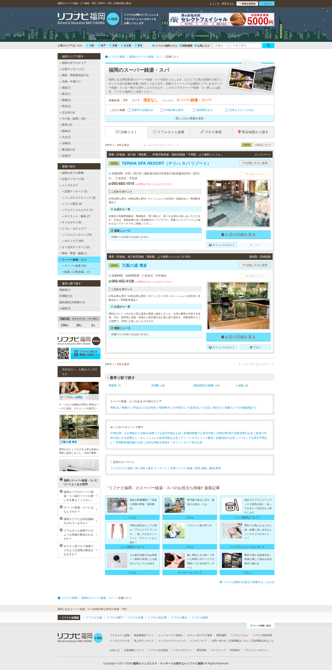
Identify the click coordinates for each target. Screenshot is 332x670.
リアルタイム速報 (120, 635)
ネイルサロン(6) (72, 222)
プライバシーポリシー (256, 650)
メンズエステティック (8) (80, 197)
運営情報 (201, 650)
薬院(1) (66, 87)
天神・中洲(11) (71, 81)
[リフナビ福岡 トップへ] (88, 19)
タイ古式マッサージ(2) (76, 247)
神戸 (103, 45)
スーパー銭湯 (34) (75, 265)
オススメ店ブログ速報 (199, 635)
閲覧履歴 (187, 45)
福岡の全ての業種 (73, 172)
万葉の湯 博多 (129, 265)
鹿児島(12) (68, 149)
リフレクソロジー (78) (78, 234)
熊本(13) (67, 124)
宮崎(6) (66, 143)
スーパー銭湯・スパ (74, 259)
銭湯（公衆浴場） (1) (77, 271)
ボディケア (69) (74, 240)
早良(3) (66, 106)
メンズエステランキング (171, 640)
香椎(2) (66, 100)
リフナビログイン (182, 650)
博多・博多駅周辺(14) (75, 75)
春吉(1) (66, 93)
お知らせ (115, 650)
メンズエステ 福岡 (121, 468)
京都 (114, 45)
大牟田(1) (179, 407)
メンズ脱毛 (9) (73, 203)
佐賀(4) (66, 155)
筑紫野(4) (165, 407)
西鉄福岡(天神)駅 (203, 385)
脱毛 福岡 (201, 468)
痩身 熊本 (215, 468)
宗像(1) (229, 407)
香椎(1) (126, 407)
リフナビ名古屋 (157, 617)
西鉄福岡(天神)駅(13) (72, 302)
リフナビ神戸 (115, 617)
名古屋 (127, 45)
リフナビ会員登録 (158, 650)
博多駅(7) (65, 290)
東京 (140, 45)
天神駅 (155, 385)
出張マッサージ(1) (73, 69)
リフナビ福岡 (200, 617)
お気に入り (203, 45)
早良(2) (137, 407)
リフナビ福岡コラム (166, 45)
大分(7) (66, 137)
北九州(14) (68, 112)
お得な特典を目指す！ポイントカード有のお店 (173, 442)
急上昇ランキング (144, 640)
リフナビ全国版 (70, 617)
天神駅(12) (65, 296)
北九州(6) (150, 407)
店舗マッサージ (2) (75, 191)
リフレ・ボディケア (74, 228)
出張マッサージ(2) (73, 179)
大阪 (91, 45)
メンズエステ (70, 185)
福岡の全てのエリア (74, 62)
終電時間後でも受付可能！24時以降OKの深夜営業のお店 (218, 433)
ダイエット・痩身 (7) (77, 216)
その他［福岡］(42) (74, 118)
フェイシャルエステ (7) (78, 210)
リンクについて (198, 640)
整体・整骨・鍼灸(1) (74, 253)
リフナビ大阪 (94, 617)
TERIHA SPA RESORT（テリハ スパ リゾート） (161, 163)
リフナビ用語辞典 (262, 635)
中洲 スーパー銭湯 (181, 468)
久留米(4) (193, 407)
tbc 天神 (140, 468)
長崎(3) (66, 131)
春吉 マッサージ (157, 468)
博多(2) (114, 407)
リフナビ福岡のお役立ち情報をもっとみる (248, 582)
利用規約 (235, 650)
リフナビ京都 (135, 617)
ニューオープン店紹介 (170, 635)
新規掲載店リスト (144, 635)
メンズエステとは (120, 640)
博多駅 (113, 385)
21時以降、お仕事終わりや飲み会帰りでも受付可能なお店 (145, 433)
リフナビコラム (239, 635)
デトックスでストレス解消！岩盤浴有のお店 (208, 438)
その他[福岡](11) (246, 407)
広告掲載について (134, 650)
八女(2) (206, 407)
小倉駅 (240, 385)
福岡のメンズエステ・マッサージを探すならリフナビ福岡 (168, 663)
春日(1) (217, 407)
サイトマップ (218, 650)
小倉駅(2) (65, 308)
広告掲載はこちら (239, 640)
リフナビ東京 (179, 617)
